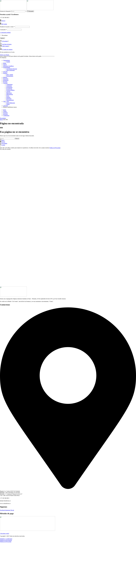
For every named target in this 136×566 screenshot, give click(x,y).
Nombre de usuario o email (7, 26)
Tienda (5, 111)
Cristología (9, 86)
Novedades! (3, 118)
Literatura (5, 105)
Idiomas (5, 77)
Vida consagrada (10, 70)
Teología (5, 83)
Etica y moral (9, 74)
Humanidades (9, 76)
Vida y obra (6, 101)
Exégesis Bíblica (10, 90)
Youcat (5, 64)
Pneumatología (10, 100)
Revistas (5, 81)
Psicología (5, 78)
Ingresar (2, 38)
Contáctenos (6, 115)
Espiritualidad (6, 67)
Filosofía (5, 71)
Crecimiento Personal (11, 68)
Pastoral (8, 97)
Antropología (6, 60)
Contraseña (3, 29)
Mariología (9, 93)
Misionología (9, 94)
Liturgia (8, 91)
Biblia (4, 63)
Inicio (4, 109)
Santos (8, 104)
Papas (7, 95)
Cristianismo (9, 84)
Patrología (8, 98)
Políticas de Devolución (6, 540)
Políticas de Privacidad (5, 541)
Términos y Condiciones (6, 538)
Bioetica (5, 73)
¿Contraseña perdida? (5, 32)
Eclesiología (9, 87)
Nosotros (5, 112)
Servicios (5, 114)
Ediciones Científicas (8, 66)
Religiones (5, 80)
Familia (8, 61)
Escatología (9, 88)
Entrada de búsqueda (5, 11)
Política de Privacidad (55, 147)
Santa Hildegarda (10, 103)
